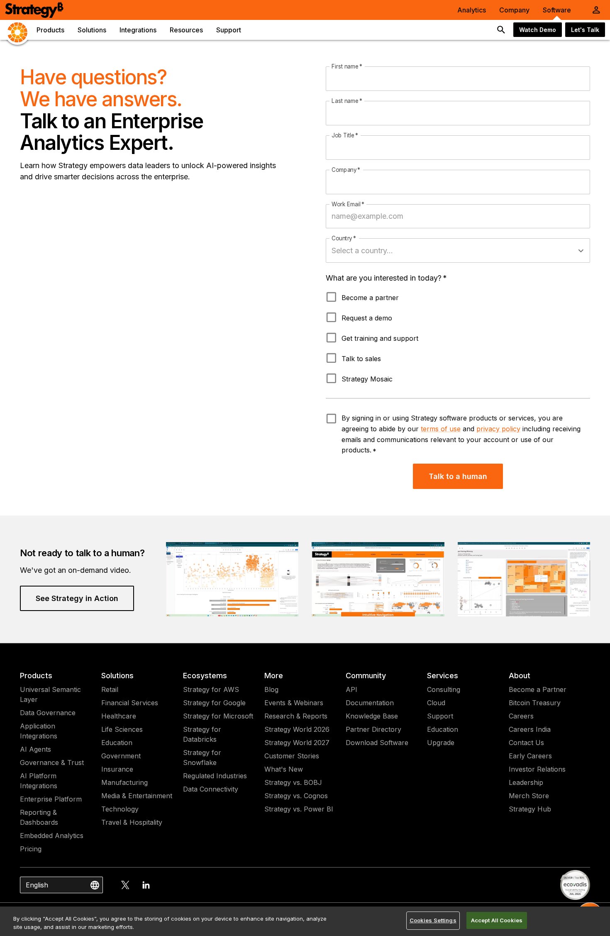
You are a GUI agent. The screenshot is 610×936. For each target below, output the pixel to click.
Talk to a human (458, 476)
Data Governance (48, 713)
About (519, 675)
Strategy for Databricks (202, 734)
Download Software (377, 742)
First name (347, 67)
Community (366, 675)
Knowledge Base (372, 716)
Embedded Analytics (51, 835)
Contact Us (526, 742)
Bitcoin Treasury (535, 703)
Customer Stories (291, 756)
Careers (521, 716)
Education (116, 742)
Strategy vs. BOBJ (293, 782)
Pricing (30, 849)
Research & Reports (295, 716)
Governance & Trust (52, 762)
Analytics (471, 10)
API (351, 689)
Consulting (443, 689)
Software (557, 10)
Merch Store (529, 796)
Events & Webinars (293, 703)
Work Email (348, 204)
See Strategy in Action (77, 598)
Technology (120, 809)
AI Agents (35, 749)
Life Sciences (122, 729)
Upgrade (440, 742)
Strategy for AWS (211, 689)
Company (514, 10)
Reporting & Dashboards (39, 817)
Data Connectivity (210, 789)
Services (442, 675)
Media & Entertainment (136, 796)
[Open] (581, 250)
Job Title (345, 135)
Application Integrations (38, 731)
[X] (125, 885)
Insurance (117, 769)
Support (440, 716)
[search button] (501, 30)
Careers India (530, 729)
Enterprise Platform (51, 799)
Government (121, 756)
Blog (271, 689)
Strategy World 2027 (296, 742)
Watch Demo (537, 29)
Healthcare (118, 716)
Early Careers (530, 756)
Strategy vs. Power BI (298, 809)
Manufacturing (124, 782)
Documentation (370, 703)
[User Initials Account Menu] (596, 10)
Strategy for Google (214, 703)
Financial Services (129, 703)
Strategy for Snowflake (202, 757)
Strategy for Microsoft (218, 716)
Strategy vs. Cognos (296, 796)
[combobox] (451, 250)
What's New (283, 769)
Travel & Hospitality (131, 822)
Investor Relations (537, 769)
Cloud (436, 703)
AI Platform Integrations (38, 781)
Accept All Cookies (496, 920)
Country (344, 238)
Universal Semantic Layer (50, 694)
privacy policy (498, 429)
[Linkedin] (146, 885)
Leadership (526, 782)
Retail (109, 689)
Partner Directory (373, 729)
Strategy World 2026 (296, 729)
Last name (347, 101)
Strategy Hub (530, 809)
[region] (305, 921)
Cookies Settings (433, 920)
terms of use (441, 429)
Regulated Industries (215, 776)
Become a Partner (537, 689)
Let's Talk (585, 29)
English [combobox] (37, 885)
